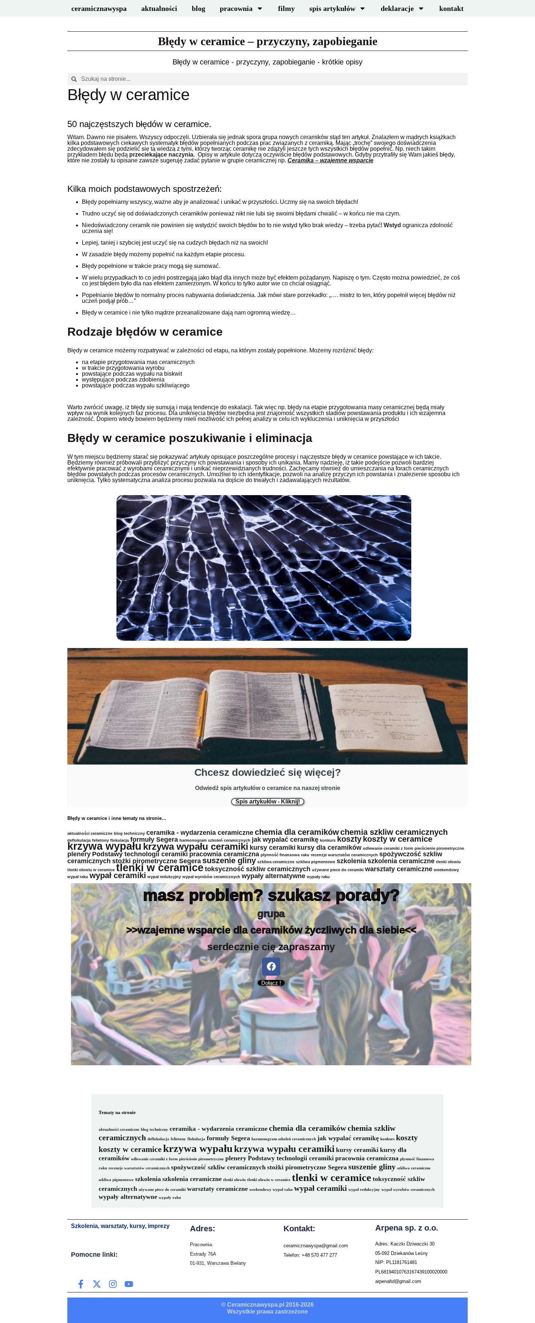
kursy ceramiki (273, 847)
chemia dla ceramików (297, 832)
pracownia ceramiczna (224, 854)
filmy (286, 8)
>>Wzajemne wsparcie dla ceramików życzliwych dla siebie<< (271, 930)
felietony (178, 1139)
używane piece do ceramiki (338, 870)
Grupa (271, 913)
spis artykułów (332, 8)
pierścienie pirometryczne (439, 848)
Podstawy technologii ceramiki (140, 854)
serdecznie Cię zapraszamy (271, 946)
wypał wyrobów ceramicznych (211, 876)
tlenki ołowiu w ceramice (91, 870)
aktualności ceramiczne (89, 833)
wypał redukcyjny (164, 876)
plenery (79, 854)
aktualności (159, 8)
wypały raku (318, 876)
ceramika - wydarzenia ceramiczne (199, 832)
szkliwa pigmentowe (315, 862)
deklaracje (397, 8)
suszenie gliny (229, 860)
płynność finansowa (280, 855)
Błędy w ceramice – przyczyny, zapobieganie (267, 41)
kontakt (451, 8)
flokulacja (196, 1139)
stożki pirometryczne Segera (156, 861)
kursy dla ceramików (329, 847)
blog (198, 8)
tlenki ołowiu (448, 862)
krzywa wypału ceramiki (195, 846)
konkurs (328, 840)
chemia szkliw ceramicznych (394, 832)
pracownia (236, 8)
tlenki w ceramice (159, 867)
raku (305, 855)
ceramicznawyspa (99, 8)
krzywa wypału (104, 846)
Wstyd (392, 225)
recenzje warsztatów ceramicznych (344, 855)
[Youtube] (128, 1284)
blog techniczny (129, 833)
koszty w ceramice (397, 839)
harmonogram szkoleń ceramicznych (214, 840)
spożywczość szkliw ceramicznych (218, 1167)
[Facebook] (271, 966)
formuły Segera (154, 839)
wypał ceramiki (118, 875)
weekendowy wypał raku (271, 1190)
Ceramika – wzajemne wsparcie (330, 160)
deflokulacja (158, 1139)
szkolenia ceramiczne (401, 861)
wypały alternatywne (273, 876)
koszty (349, 839)
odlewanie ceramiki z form (388, 848)
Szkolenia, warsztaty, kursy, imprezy (120, 1226)
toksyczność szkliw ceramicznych (257, 869)
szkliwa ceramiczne (275, 862)
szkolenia (351, 861)
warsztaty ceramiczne (398, 869)
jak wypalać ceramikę (285, 839)
